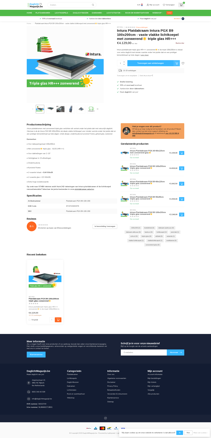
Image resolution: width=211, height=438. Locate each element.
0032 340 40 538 (38, 392)
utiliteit (159, 236)
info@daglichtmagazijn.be (42, 399)
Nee (188, 433)
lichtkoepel (162, 232)
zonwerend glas (152, 245)
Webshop (156, 13)
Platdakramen (43, 13)
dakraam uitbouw (133, 232)
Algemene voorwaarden (116, 378)
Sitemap (110, 402)
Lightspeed (111, 433)
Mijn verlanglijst (154, 386)
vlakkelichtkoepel (155, 240)
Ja (179, 433)
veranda (171, 236)
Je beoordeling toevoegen (105, 226)
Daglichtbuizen (80, 13)
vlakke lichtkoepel (136, 240)
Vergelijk (34, 320)
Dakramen (97, 13)
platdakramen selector (84, 189)
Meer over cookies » (200, 433)
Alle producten (153, 394)
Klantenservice (36, 354)
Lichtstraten (113, 13)
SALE (169, 13)
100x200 (135, 228)
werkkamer (171, 240)
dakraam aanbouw (166, 228)
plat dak (175, 232)
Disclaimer (111, 382)
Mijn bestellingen (154, 378)
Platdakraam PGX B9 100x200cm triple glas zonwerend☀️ (44, 300)
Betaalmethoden (113, 390)
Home (29, 13)
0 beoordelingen (142, 27)
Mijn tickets (152, 382)
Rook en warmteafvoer (137, 13)
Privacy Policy (112, 386)
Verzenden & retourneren (117, 394)
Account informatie (155, 374)
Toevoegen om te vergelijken (127, 76)
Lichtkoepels (61, 13)
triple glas (146, 236)
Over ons (110, 374)
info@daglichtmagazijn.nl (143, 133)
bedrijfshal (149, 228)
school (134, 236)
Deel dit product (145, 76)
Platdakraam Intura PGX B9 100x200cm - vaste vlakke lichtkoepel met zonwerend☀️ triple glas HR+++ (73, 23)
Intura (120, 27)
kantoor (149, 232)
